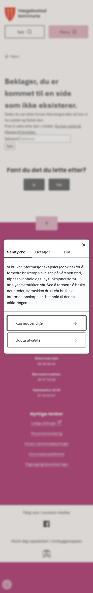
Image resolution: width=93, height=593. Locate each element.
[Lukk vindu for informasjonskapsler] (83, 244)
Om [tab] (67, 251)
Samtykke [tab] (16, 251)
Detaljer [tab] (42, 251)
